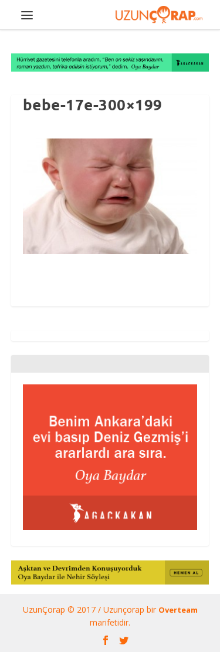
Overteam (178, 609)
